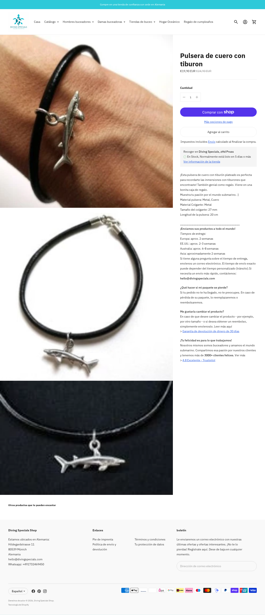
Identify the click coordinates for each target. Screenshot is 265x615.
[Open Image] (86, 121)
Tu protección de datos (149, 544)
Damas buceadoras (110, 22)
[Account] (245, 22)
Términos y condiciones (150, 539)
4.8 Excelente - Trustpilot (198, 360)
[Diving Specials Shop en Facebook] (33, 591)
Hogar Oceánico (169, 22)
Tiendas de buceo (140, 22)
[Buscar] (236, 22)
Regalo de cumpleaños (198, 22)
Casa (37, 22)
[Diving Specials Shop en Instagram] (45, 591)
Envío (211, 142)
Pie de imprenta (103, 539)
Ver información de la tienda (201, 161)
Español (17, 591)
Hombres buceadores (77, 22)
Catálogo (50, 22)
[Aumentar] (197, 97)
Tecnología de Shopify (18, 604)
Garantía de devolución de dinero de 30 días (210, 331)
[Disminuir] (184, 97)
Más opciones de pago (218, 122)
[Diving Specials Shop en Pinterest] (39, 591)
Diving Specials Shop (44, 600)
